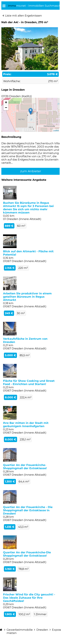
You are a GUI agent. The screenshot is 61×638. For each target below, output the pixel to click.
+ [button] (6, 102)
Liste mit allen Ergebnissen (23, 15)
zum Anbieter (30, 171)
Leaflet (56, 130)
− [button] (6, 107)
